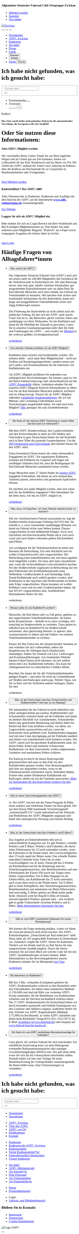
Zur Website (8, 209)
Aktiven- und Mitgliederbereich (27, 1200)
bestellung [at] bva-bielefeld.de (36, 1022)
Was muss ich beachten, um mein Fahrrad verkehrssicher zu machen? (43, 510)
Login (12, 51)
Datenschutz (16, 1218)
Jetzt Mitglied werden (13, 181)
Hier (23, 407)
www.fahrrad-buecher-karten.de (27, 1025)
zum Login (7, 243)
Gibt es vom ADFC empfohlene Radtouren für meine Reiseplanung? (43, 920)
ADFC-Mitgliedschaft (21, 1168)
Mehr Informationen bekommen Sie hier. (40, 905)
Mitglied (69, 331)
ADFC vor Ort (17, 1129)
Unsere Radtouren (19, 1158)
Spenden (14, 16)
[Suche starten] (5, 93)
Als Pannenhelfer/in (20, 1181)
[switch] (28, 101)
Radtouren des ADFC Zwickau (27, 1145)
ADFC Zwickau (18, 38)
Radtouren (15, 41)
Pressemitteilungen (19, 1191)
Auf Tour (59, 961)
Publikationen (17, 1132)
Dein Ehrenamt (17, 1174)
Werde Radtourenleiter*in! (24, 1152)
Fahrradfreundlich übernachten (26, 1155)
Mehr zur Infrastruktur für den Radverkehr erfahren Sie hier (43, 780)
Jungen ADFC (67, 472)
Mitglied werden (18, 12)
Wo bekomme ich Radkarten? (26, 975)
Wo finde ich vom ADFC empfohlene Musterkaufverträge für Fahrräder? (43, 1033)
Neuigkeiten (16, 35)
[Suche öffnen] (6, 29)
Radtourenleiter (18, 1148)
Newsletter (15, 19)
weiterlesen (15, 340)
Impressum (15, 1214)
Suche (13, 61)
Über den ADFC (18, 1126)
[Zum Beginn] (2, 1231)
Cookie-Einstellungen (21, 1221)
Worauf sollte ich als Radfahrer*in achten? (32, 607)
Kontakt (13, 1136)
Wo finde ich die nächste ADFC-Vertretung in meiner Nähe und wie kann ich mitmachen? (43, 422)
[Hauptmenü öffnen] (10, 29)
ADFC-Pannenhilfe (20, 384)
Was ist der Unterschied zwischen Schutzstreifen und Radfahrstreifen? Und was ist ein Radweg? (43, 701)
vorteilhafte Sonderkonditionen (39, 397)
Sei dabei (14, 45)
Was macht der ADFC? (22, 268)
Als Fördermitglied (20, 1178)
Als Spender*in (18, 1171)
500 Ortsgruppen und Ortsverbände (29, 443)
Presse (12, 48)
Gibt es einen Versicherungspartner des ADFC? (35, 795)
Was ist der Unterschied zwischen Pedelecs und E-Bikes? (41, 832)
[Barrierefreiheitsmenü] (2, 29)
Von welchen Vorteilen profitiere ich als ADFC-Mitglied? (39, 348)
